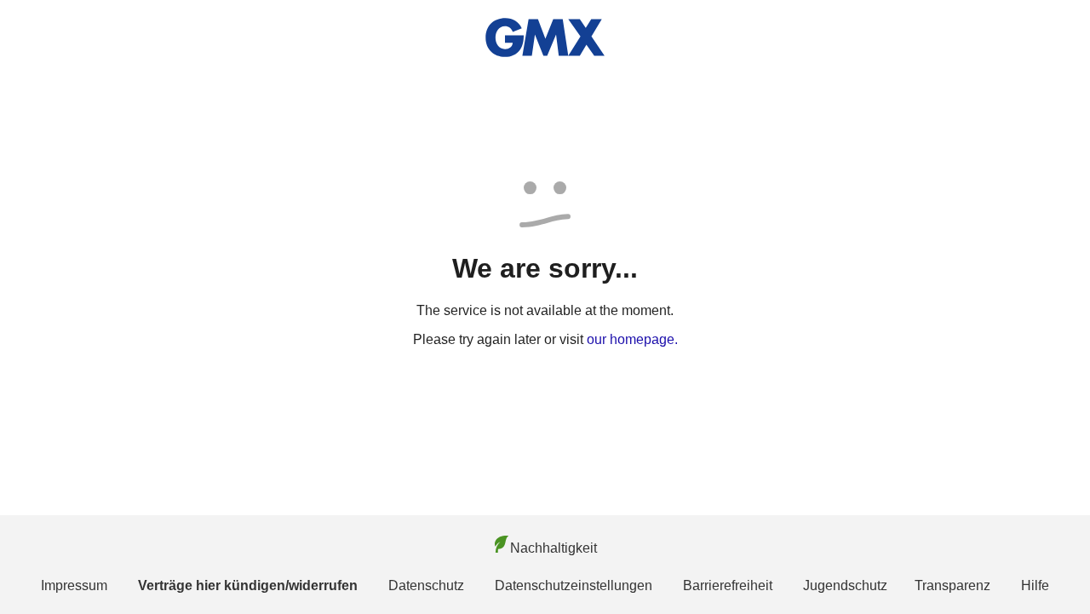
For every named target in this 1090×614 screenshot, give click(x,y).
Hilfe (1035, 585)
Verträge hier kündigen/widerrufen (248, 585)
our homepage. (632, 339)
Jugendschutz (845, 585)
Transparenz (952, 585)
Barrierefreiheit (727, 585)
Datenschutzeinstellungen (573, 585)
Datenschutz (426, 585)
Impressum (74, 585)
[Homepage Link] (545, 37)
